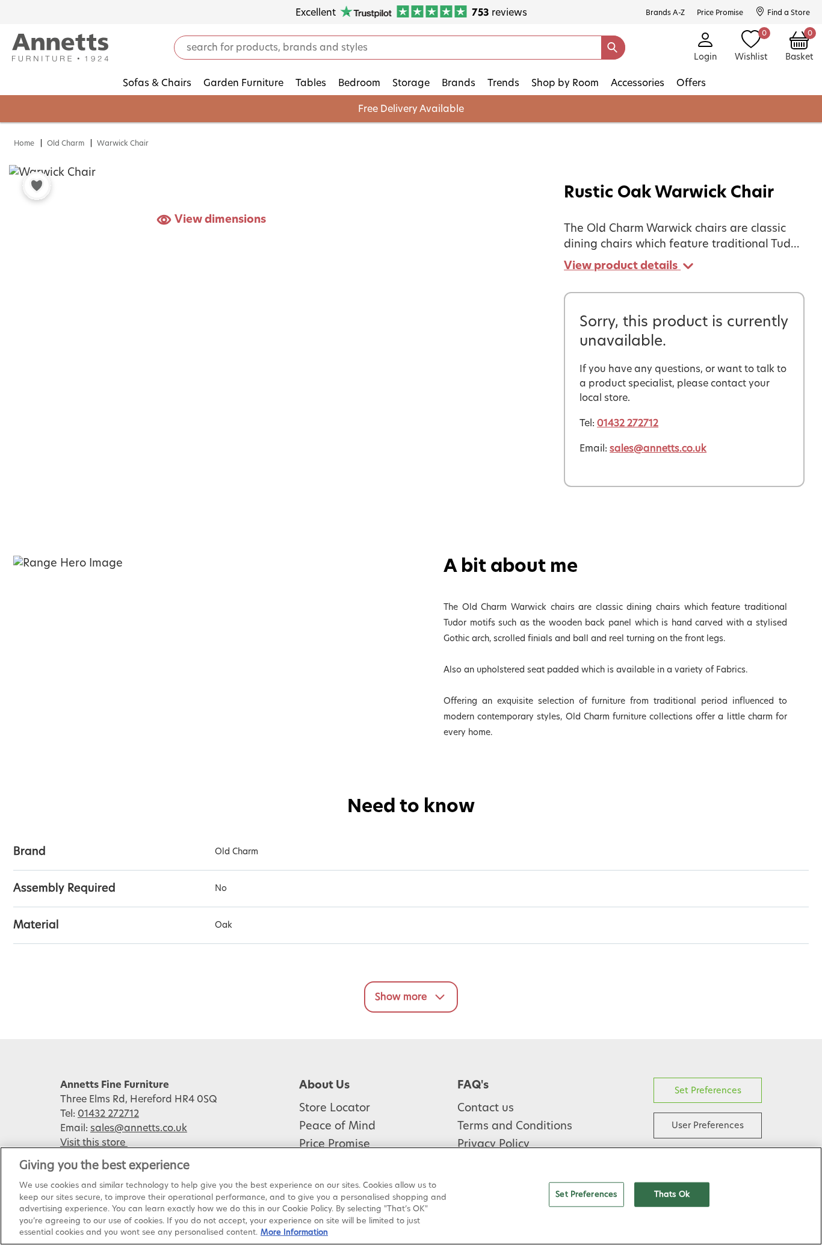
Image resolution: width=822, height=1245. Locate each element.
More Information (294, 1233)
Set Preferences (708, 1090)
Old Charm (65, 143)
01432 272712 (627, 423)
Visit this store (94, 1142)
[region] (411, 1196)
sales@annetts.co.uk (658, 448)
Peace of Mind (337, 1126)
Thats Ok (672, 1194)
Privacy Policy (493, 1144)
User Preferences (708, 1125)
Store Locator (334, 1108)
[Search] (613, 48)
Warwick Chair (123, 143)
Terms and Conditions (514, 1126)
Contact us (485, 1108)
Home (24, 143)
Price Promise (334, 1144)
